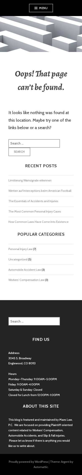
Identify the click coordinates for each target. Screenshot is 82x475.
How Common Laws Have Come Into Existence (38, 222)
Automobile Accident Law (24, 270)
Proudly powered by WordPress (28, 462)
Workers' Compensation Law (26, 280)
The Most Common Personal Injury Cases (34, 211)
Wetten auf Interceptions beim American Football (39, 191)
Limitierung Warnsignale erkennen (30, 180)
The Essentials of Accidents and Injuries (33, 201)
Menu (43, 8)
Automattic (41, 467)
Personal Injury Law (20, 249)
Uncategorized (17, 259)
